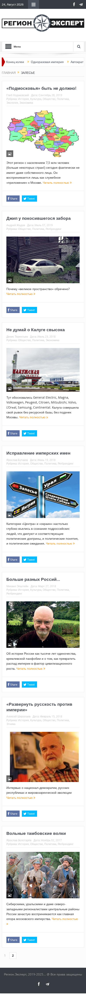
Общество (49, 99)
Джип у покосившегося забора (38, 218)
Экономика (26, 102)
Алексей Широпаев (18, 716)
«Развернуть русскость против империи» (39, 707)
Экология (12, 102)
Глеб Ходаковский (17, 95)
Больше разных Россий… (33, 579)
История (23, 99)
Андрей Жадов (15, 225)
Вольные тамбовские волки (36, 833)
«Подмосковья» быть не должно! (41, 88)
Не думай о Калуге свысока (35, 330)
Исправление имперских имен (38, 453)
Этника (10, 724)
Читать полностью (56, 182)
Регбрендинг (53, 229)
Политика (63, 99)
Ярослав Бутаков (17, 460)
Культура (35, 99)
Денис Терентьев (17, 336)
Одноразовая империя (33, 62)
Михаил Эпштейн (17, 586)
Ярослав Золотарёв (18, 840)
